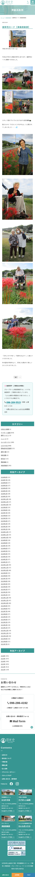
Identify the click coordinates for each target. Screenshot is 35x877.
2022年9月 (4, 606)
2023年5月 (4, 584)
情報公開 (4, 765)
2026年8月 (4, 477)
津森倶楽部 (8, 18)
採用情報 (19, 875)
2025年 (3, 659)
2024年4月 (4, 554)
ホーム (2, 18)
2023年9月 (4, 573)
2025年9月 (4, 507)
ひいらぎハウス (5, 442)
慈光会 (3, 459)
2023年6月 (4, 581)
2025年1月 (4, 529)
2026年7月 (4, 480)
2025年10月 (4, 505)
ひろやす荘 (4, 446)
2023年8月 (4, 576)
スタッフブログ (6, 775)
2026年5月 (4, 485)
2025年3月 (4, 524)
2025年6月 (4, 516)
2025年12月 (4, 499)
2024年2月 (4, 559)
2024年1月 (4, 562)
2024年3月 (4, 557)
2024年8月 (4, 543)
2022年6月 (4, 614)
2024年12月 (4, 532)
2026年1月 (4, 496)
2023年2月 (4, 592)
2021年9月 (4, 639)
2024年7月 (4, 546)
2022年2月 (4, 625)
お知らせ (4, 755)
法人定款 (4, 769)
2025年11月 (4, 502)
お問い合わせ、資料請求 (9, 779)
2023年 (3, 664)
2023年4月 (4, 587)
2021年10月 (4, 636)
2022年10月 (4, 603)
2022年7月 (4, 611)
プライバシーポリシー (8, 772)
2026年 (3, 656)
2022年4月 (4, 620)
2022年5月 (4, 617)
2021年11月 (4, 633)
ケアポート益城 (5, 433)
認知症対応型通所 (6, 448)
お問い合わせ (6, 875)
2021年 (3, 670)
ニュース (3, 439)
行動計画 (4, 762)
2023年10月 (4, 570)
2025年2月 (4, 526)
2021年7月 (4, 644)
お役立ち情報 (5, 429)
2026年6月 (4, 483)
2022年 (3, 667)
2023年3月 (4, 589)
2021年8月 (4, 641)
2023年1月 (4, 595)
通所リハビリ (5, 435)
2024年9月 (4, 540)
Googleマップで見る (7, 811)
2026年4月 (4, 488)
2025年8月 (4, 510)
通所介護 (3, 452)
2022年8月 (4, 609)
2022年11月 (4, 600)
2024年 (3, 661)
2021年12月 (4, 630)
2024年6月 (4, 548)
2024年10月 (4, 537)
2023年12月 (4, 565)
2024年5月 (4, 551)
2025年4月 (4, 521)
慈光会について (6, 758)
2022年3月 (4, 622)
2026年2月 (4, 494)
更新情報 (3, 462)
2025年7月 (4, 513)
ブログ (31, 875)
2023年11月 (4, 568)
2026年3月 (4, 491)
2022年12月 (4, 598)
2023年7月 (4, 578)
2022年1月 (4, 628)
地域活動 (3, 455)
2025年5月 (4, 518)
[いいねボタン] (16, 377)
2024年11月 (4, 535)
